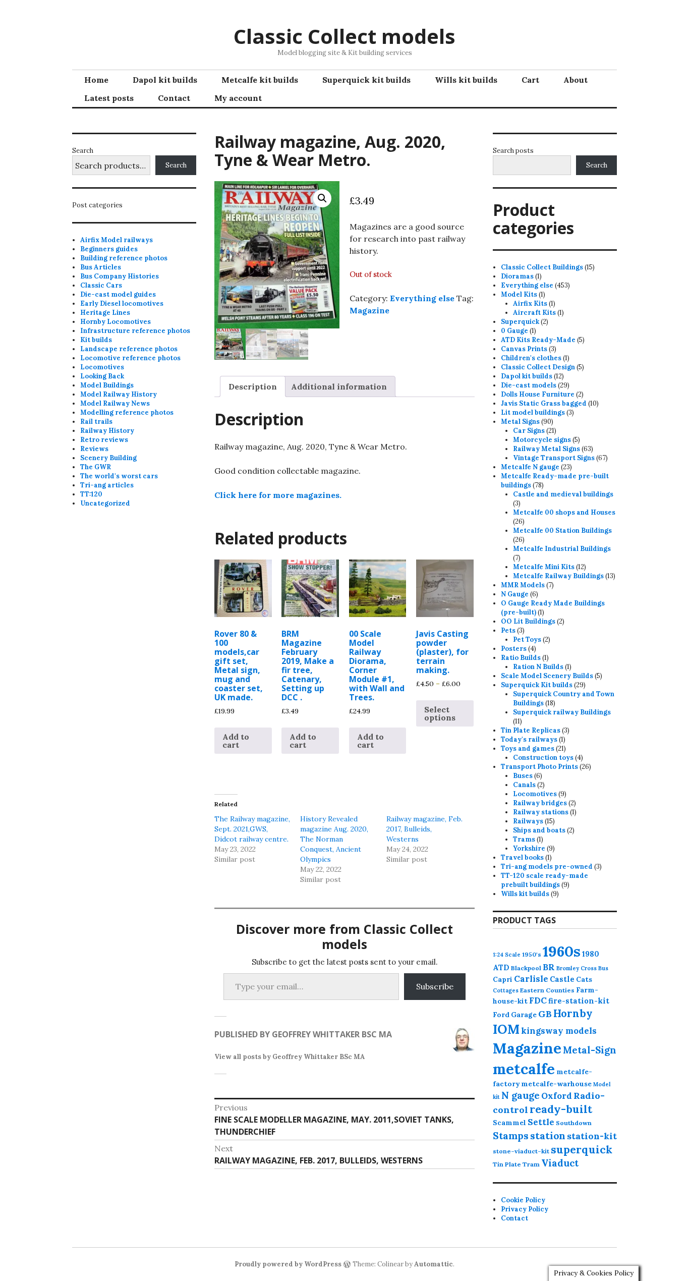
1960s (562, 951)
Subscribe (434, 986)
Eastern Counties (547, 990)
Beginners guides (109, 249)
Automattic (433, 1264)
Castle (562, 979)
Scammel (509, 1122)
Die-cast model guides (118, 294)
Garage (524, 1014)
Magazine (369, 310)
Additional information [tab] (339, 386)
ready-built (561, 1109)
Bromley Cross (576, 968)
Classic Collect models (344, 36)
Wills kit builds (466, 80)
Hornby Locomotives (115, 321)
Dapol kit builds (165, 80)
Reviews (94, 448)
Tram (531, 1164)
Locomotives (102, 367)
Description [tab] (252, 386)
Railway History (107, 430)
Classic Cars (101, 285)
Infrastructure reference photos (135, 330)
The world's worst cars (119, 476)
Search (82, 150)
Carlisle (531, 978)
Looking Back (102, 376)
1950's (531, 954)
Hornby (573, 1013)
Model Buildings (107, 385)
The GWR (95, 467)
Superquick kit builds (366, 80)
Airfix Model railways (116, 240)
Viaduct (560, 1163)
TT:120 (91, 494)
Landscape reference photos (129, 349)
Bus (603, 968)
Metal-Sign (589, 1050)
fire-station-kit (578, 1001)
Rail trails (96, 421)
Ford (501, 1014)
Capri (502, 979)
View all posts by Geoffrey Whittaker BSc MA (289, 1056)
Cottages (506, 990)
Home (96, 80)
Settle (541, 1122)
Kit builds (96, 340)
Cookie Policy (523, 1200)
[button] (322, 198)
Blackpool (526, 968)
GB (545, 1014)
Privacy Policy (524, 1209)
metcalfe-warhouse (556, 1083)
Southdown (574, 1123)
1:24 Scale (507, 954)
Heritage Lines (105, 312)
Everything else (422, 298)
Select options (439, 713)
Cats (584, 979)
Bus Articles (100, 267)
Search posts (513, 150)
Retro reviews (104, 439)
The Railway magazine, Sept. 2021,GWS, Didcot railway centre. (252, 829)
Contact (174, 98)
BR (549, 967)
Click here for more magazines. (277, 495)
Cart (530, 80)
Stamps (511, 1136)
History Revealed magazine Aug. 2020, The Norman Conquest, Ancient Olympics (334, 839)
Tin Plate (507, 1164)
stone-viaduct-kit (521, 1151)
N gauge (520, 1095)
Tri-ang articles (107, 485)
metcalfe (524, 1069)
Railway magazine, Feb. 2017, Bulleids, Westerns (424, 829)
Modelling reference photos (127, 412)
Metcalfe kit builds (259, 80)
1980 (590, 954)
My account (238, 98)
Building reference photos (123, 258)
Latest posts (109, 98)
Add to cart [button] (235, 741)
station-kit (592, 1136)
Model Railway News (115, 403)
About (575, 80)
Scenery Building (108, 458)
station (547, 1135)
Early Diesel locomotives (121, 303)
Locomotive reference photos (130, 358)
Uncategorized (105, 503)
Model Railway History (118, 394)
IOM (506, 1029)
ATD (501, 967)
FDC (538, 1000)
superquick (581, 1149)
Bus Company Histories (119, 276)
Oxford (556, 1095)
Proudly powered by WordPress (288, 1264)
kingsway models (559, 1030)
